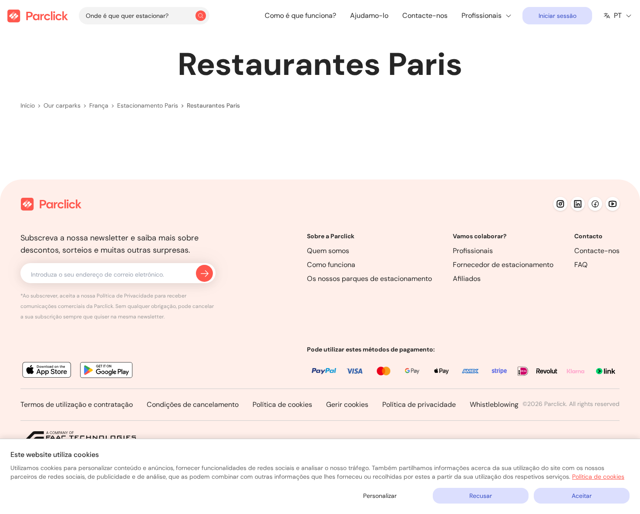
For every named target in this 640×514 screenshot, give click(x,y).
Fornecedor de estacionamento (503, 264)
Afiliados (467, 278)
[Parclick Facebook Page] (595, 204)
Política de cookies (282, 404)
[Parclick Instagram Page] (560, 204)
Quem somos (328, 250)
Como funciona (331, 264)
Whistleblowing (494, 404)
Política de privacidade (419, 404)
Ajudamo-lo (369, 15)
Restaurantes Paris (213, 105)
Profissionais (473, 250)
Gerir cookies (347, 404)
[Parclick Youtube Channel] (613, 204)
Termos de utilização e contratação (76, 404)
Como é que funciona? (300, 15)
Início (27, 105)
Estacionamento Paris (147, 105)
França (98, 105)
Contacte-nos (425, 15)
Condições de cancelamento (193, 404)
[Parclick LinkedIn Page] (578, 204)
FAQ (581, 264)
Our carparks (62, 105)
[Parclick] (37, 16)
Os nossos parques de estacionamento (369, 278)
